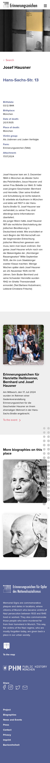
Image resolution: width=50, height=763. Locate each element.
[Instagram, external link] (10, 688)
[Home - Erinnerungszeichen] (20, 4)
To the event (10, 420)
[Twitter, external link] (17, 688)
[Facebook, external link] (4, 688)
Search (10, 60)
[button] (45, 6)
